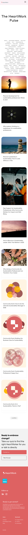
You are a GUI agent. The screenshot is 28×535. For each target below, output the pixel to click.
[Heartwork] (4, 2)
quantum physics (12, 46)
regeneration (14, 45)
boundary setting (8, 71)
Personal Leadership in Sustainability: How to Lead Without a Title (11, 158)
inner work (14, 56)
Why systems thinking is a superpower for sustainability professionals (12, 128)
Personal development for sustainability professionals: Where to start (14, 97)
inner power (21, 56)
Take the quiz (6, 457)
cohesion (7, 68)
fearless (11, 62)
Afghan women (22, 71)
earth (10, 65)
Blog (4, 523)
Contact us (6, 452)
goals (6, 59)
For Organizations (19, 519)
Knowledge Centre (7, 521)
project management (9, 48)
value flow (23, 40)
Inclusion (12, 57)
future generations (20, 59)
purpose (19, 46)
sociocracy (21, 43)
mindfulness (10, 51)
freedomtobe (8, 60)
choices (12, 68)
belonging (15, 71)
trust (13, 42)
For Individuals (18, 523)
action (11, 73)
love (6, 54)
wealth (5, 40)
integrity (22, 54)
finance (14, 60)
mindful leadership (18, 51)
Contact (5, 519)
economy (6, 65)
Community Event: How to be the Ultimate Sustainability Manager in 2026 (14, 305)
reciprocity (21, 45)
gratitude (23, 57)
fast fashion (17, 62)
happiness (18, 57)
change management (20, 68)
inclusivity (6, 57)
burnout (21, 70)
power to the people (20, 48)
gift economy (12, 59)
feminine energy (20, 60)
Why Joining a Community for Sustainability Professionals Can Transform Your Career (13, 271)
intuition (17, 54)
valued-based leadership (14, 40)
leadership (11, 54)
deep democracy (22, 65)
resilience (8, 45)
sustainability (8, 43)
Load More (14, 418)
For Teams (17, 521)
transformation (19, 42)
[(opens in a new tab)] (14, 299)
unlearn (8, 42)
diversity (15, 65)
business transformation (12, 70)
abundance (17, 73)
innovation (8, 56)
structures (15, 43)
